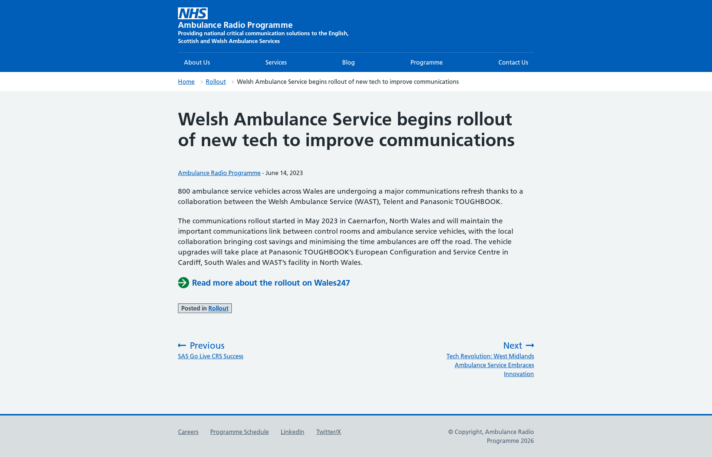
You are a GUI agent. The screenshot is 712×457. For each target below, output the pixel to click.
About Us (197, 62)
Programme (427, 62)
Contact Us (513, 62)
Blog (348, 62)
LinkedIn (292, 431)
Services (276, 62)
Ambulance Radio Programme (219, 173)
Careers (188, 431)
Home (186, 81)
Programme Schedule (239, 431)
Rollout (216, 81)
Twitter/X (328, 431)
